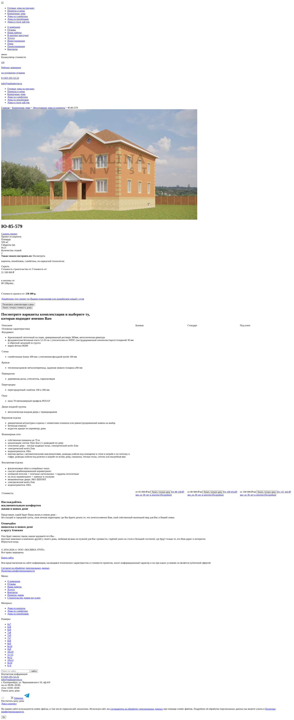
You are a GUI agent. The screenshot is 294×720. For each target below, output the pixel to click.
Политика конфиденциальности (18, 571)
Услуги (11, 38)
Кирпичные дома (16, 13)
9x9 (9, 649)
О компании (13, 27)
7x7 (9, 638)
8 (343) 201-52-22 (10, 78)
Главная (5, 107)
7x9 (9, 635)
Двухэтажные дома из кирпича (49, 107)
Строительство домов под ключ (23, 598)
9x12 (9, 657)
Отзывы (11, 30)
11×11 (10, 654)
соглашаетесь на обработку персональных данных (136, 709)
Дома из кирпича (16, 608)
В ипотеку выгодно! (18, 35)
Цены (10, 43)
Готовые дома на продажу (20, 8)
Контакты (12, 49)
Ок (3, 717)
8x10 (9, 646)
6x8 (9, 627)
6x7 (9, 624)
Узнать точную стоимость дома (17, 307)
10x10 (10, 652)
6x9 (9, 629)
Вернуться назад (9, 541)
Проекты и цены (16, 11)
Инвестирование (16, 41)
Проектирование (16, 46)
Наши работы (14, 32)
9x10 (9, 663)
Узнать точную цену (161, 492)
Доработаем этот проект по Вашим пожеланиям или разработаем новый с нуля (42, 299)
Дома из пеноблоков (18, 19)
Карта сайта (7, 557)
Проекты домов (15, 595)
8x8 (9, 640)
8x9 (9, 643)
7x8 (9, 632)
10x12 (10, 660)
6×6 (9, 665)
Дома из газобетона (17, 16)
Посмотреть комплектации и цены (18, 304)
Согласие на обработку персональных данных (25, 568)
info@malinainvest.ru (11, 83)
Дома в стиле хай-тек (18, 22)
